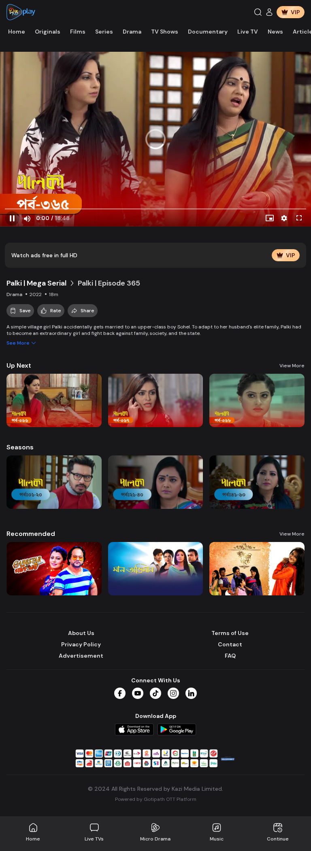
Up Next (18, 365)
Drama (132, 31)
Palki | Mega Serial (36, 283)
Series (104, 31)
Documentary (208, 31)
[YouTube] (137, 693)
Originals (47, 31)
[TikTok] (155, 693)
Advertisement (81, 655)
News (275, 31)
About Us (81, 633)
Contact (230, 644)
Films (77, 31)
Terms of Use (230, 633)
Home (16, 31)
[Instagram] (173, 693)
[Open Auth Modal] (269, 12)
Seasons (20, 447)
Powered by (155, 799)
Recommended (30, 533)
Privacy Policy (81, 644)
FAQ (230, 655)
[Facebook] (120, 693)
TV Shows (164, 31)
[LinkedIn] (191, 693)
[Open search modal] (258, 12)
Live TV (247, 31)
